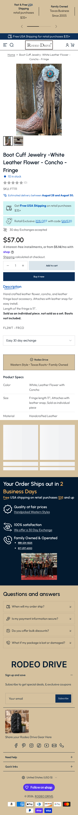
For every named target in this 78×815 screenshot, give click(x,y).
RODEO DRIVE (44, 796)
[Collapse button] (39, 606)
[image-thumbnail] (8, 141)
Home (11, 54)
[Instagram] (31, 745)
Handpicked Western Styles (32, 512)
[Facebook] (16, 745)
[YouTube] (46, 745)
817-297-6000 (25, 548)
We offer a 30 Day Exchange (33, 530)
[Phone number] (61, 745)
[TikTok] (39, 745)
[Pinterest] (23, 745)
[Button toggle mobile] (5, 44)
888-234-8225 (25, 542)
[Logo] (39, 45)
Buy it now (39, 276)
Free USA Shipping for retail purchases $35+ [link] (41, 36)
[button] (11, 45)
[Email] (54, 745)
